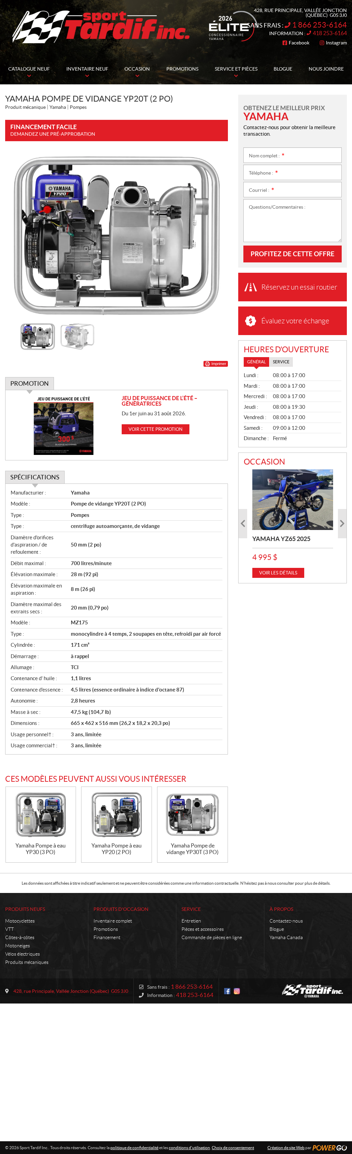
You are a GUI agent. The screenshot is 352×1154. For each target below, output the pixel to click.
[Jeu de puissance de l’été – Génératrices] (64, 425)
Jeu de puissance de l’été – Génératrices (159, 401)
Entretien (191, 921)
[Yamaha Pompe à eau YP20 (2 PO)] (116, 814)
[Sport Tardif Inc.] (312, 991)
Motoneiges (17, 945)
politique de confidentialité (134, 1147)
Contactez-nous (286, 921)
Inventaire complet (113, 921)
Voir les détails (278, 572)
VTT (9, 929)
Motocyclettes (20, 921)
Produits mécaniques (26, 962)
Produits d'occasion (121, 909)
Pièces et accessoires (203, 929)
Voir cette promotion (156, 429)
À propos (281, 909)
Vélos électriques (22, 954)
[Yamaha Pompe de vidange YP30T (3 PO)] (192, 814)
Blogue (277, 929)
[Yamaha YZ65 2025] (292, 499)
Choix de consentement (233, 1147)
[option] (116, 235)
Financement (107, 937)
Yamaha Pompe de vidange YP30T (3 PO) (192, 848)
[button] (19, 235)
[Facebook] (227, 991)
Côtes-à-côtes (19, 937)
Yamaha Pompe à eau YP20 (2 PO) (116, 848)
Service (191, 909)
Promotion (29, 383)
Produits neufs (25, 909)
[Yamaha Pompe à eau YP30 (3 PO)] (41, 814)
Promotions (106, 929)
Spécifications (34, 477)
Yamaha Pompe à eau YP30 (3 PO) (40, 848)
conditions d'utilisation (189, 1147)
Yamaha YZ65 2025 (281, 538)
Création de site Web (286, 1147)
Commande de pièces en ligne (212, 937)
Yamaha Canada (286, 937)
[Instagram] (237, 991)
